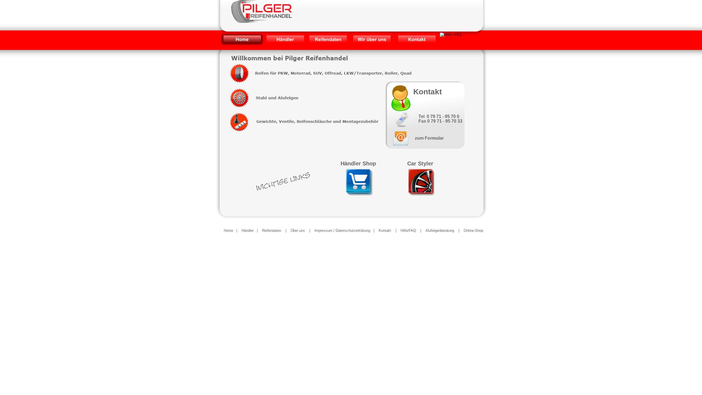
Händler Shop (358, 163)
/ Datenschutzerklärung (351, 230)
